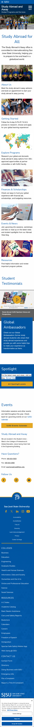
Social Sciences (7, 592)
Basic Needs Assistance (10, 611)
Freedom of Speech (9, 637)
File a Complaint (7, 678)
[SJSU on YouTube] (28, 511)
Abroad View (11, 378)
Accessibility (17, 517)
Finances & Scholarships (14, 189)
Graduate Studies (8, 566)
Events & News (9, 223)
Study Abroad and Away (12, 8)
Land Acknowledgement (17, 532)
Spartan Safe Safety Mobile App (14, 646)
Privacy (17, 536)
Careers (4, 629)
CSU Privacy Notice (12, 710)
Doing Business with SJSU (11, 669)
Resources (6, 260)
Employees (5, 633)
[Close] (32, 701)
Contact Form (6, 661)
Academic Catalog (8, 607)
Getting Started (9, 118)
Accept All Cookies (17, 724)
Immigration (6, 642)
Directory (5, 665)
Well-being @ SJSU (9, 651)
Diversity (17, 528)
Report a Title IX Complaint (12, 683)
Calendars (5, 624)
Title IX (17, 525)
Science (4, 588)
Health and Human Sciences (12, 570)
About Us (6, 84)
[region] (17, 712)
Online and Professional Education (15, 583)
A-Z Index (5, 602)
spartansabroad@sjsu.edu (15, 467)
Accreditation (17, 521)
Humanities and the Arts (11, 579)
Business (5, 553)
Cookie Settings (17, 540)
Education (5, 557)
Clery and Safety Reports (11, 615)
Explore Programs (10, 152)
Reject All (17, 719)
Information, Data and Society (13, 575)
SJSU (6, 2)
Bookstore (5, 620)
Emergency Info (7, 674)
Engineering (6, 561)
